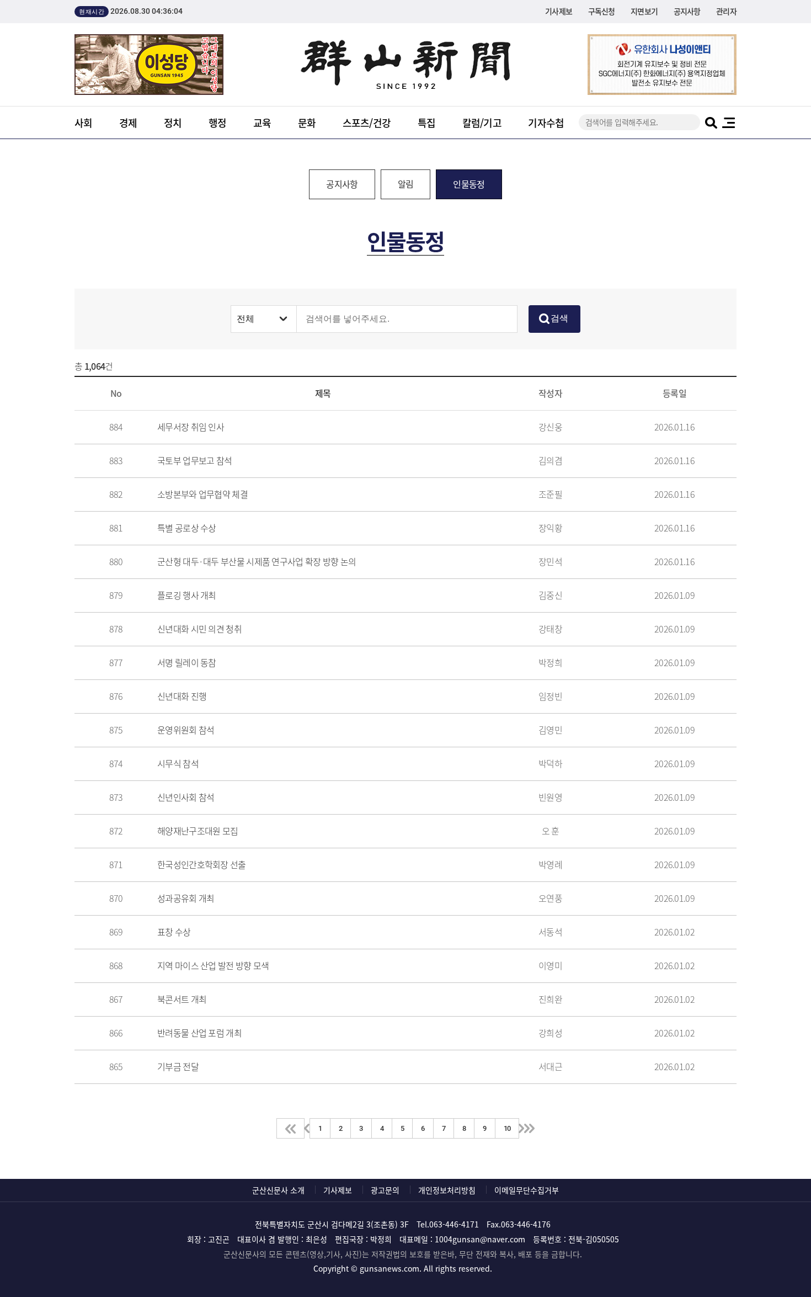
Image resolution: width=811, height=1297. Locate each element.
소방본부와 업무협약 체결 (202, 494)
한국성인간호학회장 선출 (201, 864)
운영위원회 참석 (185, 729)
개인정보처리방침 (447, 1189)
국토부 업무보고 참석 (194, 460)
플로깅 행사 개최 (186, 595)
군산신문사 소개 (278, 1189)
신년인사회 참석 (185, 797)
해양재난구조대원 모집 (197, 830)
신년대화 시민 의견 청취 (199, 628)
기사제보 (558, 11)
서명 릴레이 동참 (186, 662)
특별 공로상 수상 (186, 527)
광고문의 (385, 1189)
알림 (406, 183)
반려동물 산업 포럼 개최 (199, 1032)
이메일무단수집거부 (526, 1189)
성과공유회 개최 (185, 898)
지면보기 (644, 11)
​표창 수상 (174, 931)
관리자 (726, 11)
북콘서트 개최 (181, 999)
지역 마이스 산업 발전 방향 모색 (213, 965)
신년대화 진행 (181, 696)
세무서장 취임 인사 (190, 426)
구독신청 (601, 11)
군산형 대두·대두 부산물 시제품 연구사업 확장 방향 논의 (256, 561)
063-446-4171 (454, 1224)
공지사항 (687, 11)
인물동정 (468, 183)
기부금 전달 (178, 1066)
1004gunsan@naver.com (480, 1239)
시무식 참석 (178, 763)
